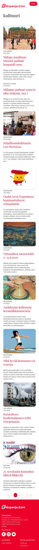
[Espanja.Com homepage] (7, 6)
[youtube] (14, 534)
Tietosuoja (23, 543)
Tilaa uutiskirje (6, 543)
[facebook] (4, 534)
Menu (33, 4)
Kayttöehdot (24, 545)
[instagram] (9, 534)
